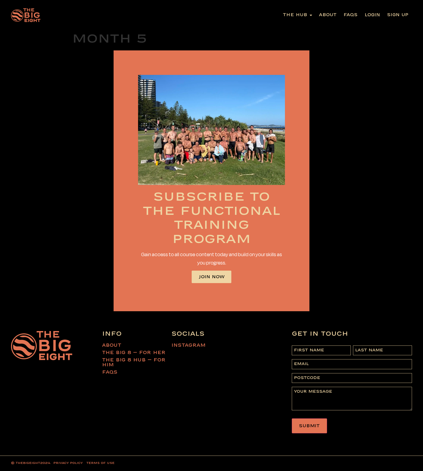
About (328, 15)
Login (372, 15)
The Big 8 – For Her (133, 353)
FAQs (350, 15)
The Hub (295, 15)
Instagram (188, 345)
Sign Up (398, 15)
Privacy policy (68, 463)
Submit (309, 426)
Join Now (211, 277)
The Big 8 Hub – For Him (133, 362)
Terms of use (100, 463)
